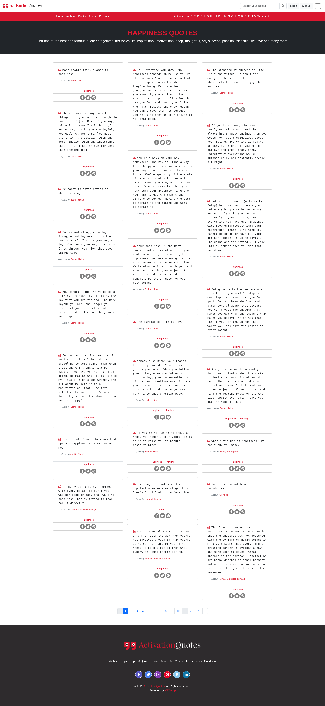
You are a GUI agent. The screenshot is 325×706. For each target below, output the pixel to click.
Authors (70, 16)
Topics (92, 16)
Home (60, 16)
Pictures (104, 16)
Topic (124, 661)
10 (178, 611)
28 (191, 611)
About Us (166, 661)
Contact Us (181, 661)
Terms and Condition (203, 661)
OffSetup (170, 690)
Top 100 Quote (139, 661)
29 (198, 611)
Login (293, 5)
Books (82, 16)
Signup (306, 5)
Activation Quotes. (155, 686)
